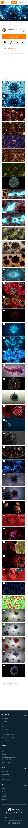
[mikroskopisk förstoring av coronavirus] (13, 516)
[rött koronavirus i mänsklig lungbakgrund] (13, 421)
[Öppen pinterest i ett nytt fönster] (13, 822)
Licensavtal (5, 758)
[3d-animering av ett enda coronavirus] (13, 680)
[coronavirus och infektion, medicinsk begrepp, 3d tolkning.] (10, 204)
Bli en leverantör (6, 789)
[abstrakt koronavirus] (13, 611)
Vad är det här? (13, 48)
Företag (4, 736)
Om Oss (4, 786)
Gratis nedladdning (14, 36)
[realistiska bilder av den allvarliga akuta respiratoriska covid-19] (5, 193)
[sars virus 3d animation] (13, 489)
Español (4, 801)
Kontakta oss (5, 784)
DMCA (3, 761)
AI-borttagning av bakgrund (9, 747)
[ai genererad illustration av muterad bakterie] (13, 380)
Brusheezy (5, 728)
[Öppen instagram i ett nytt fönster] (8, 822)
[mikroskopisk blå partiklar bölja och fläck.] (13, 475)
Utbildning (5, 739)
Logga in (21, 2)
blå (15, 693)
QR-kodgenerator (6, 749)
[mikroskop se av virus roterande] (13, 182)
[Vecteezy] (2, 2)
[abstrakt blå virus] (13, 598)
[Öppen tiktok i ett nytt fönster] (15, 822)
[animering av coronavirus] (13, 503)
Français (4, 809)
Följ (23, 31)
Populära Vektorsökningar (8, 767)
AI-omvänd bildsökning (8, 744)
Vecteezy (4, 731)
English (4, 798)
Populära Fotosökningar (8, 769)
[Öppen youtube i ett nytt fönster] (20, 822)
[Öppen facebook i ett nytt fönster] (6, 822)
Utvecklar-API (5, 741)
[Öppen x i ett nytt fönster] (18, 822)
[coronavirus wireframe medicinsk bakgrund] (13, 448)
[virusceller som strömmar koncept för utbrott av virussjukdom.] (13, 434)
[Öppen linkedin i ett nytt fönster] (11, 822)
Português (5, 803)
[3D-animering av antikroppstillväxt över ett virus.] (13, 462)
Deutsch (4, 806)
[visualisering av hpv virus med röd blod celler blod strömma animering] (13, 298)
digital (9, 693)
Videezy (4, 733)
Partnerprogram (6, 764)
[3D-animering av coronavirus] (13, 393)
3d (4, 693)
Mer (3, 811)
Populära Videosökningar (8, 772)
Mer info (5, 51)
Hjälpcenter (5, 781)
